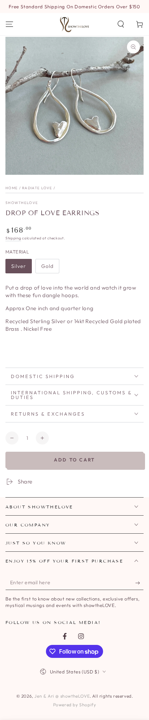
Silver (18, 266)
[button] (120, 24)
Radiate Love (37, 188)
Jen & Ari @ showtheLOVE (62, 696)
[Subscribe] (139, 583)
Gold (47, 266)
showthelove (21, 202)
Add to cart (74, 460)
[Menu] (9, 24)
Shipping (13, 238)
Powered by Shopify (74, 704)
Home (11, 188)
